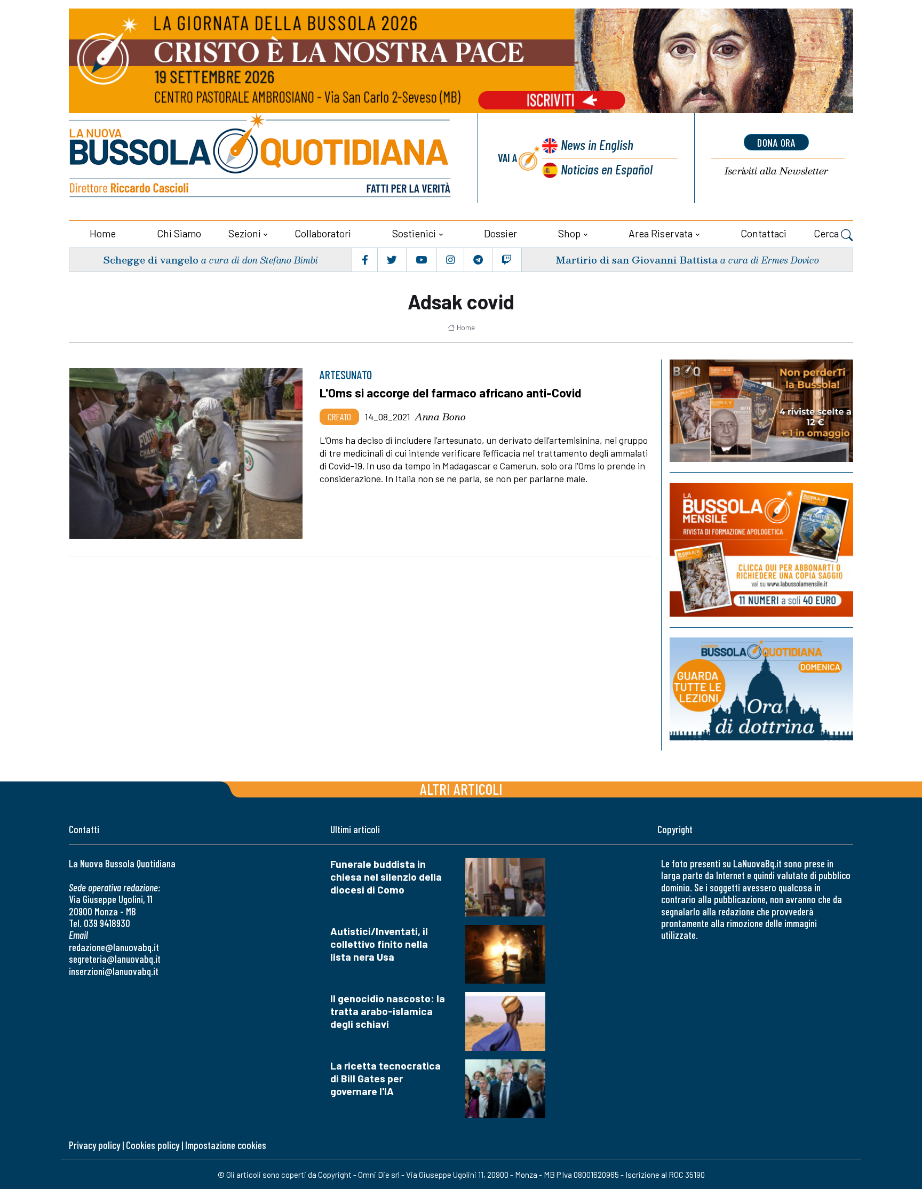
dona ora (776, 142)
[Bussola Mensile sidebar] (761, 550)
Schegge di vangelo (150, 259)
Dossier (500, 233)
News (597, 144)
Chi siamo (179, 233)
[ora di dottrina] (761, 688)
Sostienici (414, 233)
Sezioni (244, 233)
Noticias (607, 169)
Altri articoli (461, 788)
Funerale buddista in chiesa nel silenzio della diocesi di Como (386, 877)
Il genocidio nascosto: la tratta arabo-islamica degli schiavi (387, 1011)
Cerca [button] (827, 233)
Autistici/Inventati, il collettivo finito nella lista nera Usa (379, 944)
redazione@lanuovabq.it (114, 947)
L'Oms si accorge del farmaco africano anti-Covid (450, 392)
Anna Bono (440, 417)
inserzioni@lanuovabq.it (113, 971)
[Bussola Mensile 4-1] (761, 411)
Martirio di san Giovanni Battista (636, 259)
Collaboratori (323, 233)
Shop (569, 233)
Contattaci (763, 233)
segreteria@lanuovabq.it (115, 959)
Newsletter (776, 171)
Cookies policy (152, 1145)
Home (103, 233)
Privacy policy (94, 1145)
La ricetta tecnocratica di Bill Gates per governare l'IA (385, 1078)
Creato (339, 416)
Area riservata (661, 233)
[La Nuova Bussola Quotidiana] (261, 158)
